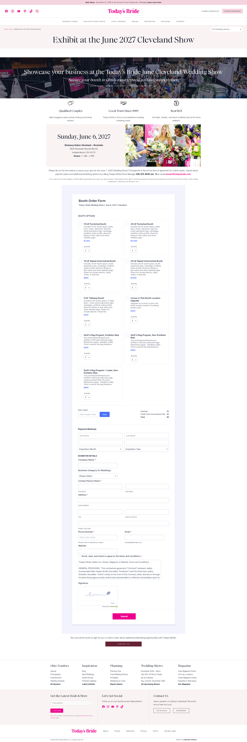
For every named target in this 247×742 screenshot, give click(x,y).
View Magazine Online (187, 671)
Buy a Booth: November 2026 (153, 681)
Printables (114, 678)
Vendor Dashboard (232, 11)
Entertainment (55, 678)
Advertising (181, 711)
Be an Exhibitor (147, 678)
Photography (55, 674)
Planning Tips (115, 671)
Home (6, 29)
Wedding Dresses (57, 681)
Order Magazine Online (187, 678)
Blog (84, 671)
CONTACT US (124, 644)
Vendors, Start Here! (210, 11)
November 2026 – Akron (151, 671)
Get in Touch (162, 711)
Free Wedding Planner (119, 674)
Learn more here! (154, 2)
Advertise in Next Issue (187, 681)
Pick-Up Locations (185, 674)
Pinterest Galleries (89, 681)
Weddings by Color (118, 681)
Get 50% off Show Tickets (151, 674)
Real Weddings (88, 674)
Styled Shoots (87, 678)
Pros (11, 29)
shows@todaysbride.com (178, 174)
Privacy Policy (83, 715)
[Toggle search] (37, 11)
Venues (53, 671)
